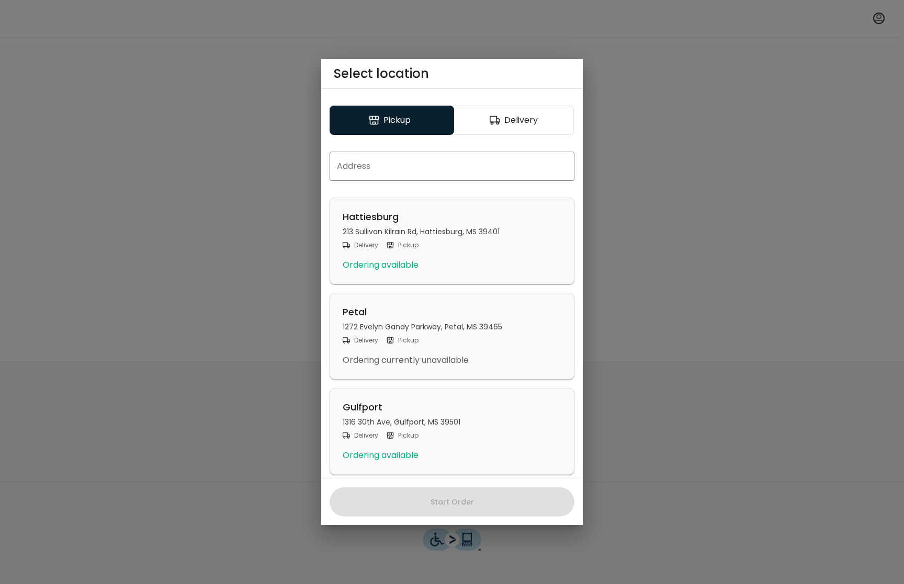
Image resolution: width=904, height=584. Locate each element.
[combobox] (452, 166)
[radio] (392, 120)
